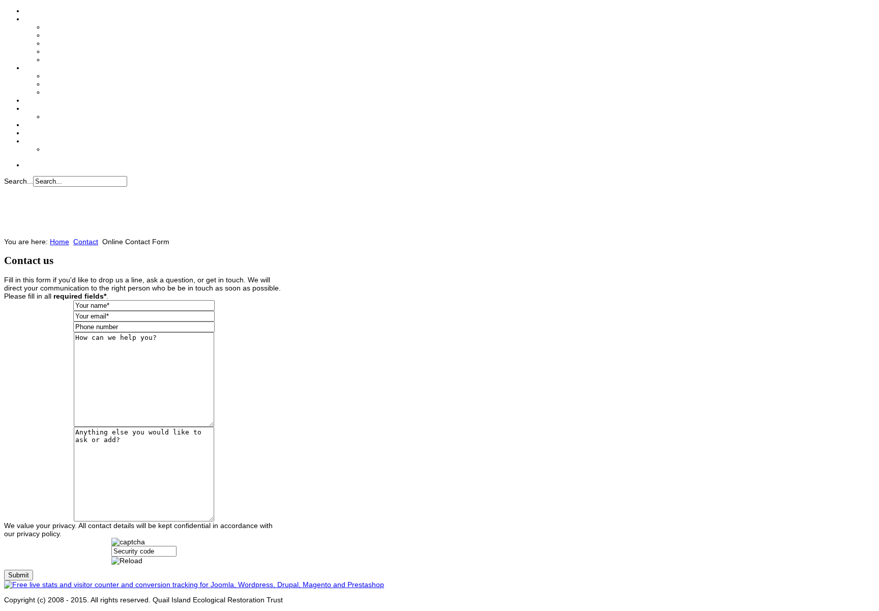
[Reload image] (126, 561)
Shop (31, 108)
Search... (18, 181)
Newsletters (40, 125)
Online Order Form (73, 117)
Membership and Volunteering (67, 100)
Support (35, 68)
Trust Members (67, 35)
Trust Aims (61, 27)
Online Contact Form (75, 149)
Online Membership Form (82, 92)
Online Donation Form (77, 84)
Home (33, 11)
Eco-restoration (67, 51)
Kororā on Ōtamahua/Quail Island (93, 60)
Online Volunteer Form (78, 76)
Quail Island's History (76, 43)
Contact (35, 141)
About (33, 19)
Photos (34, 133)
